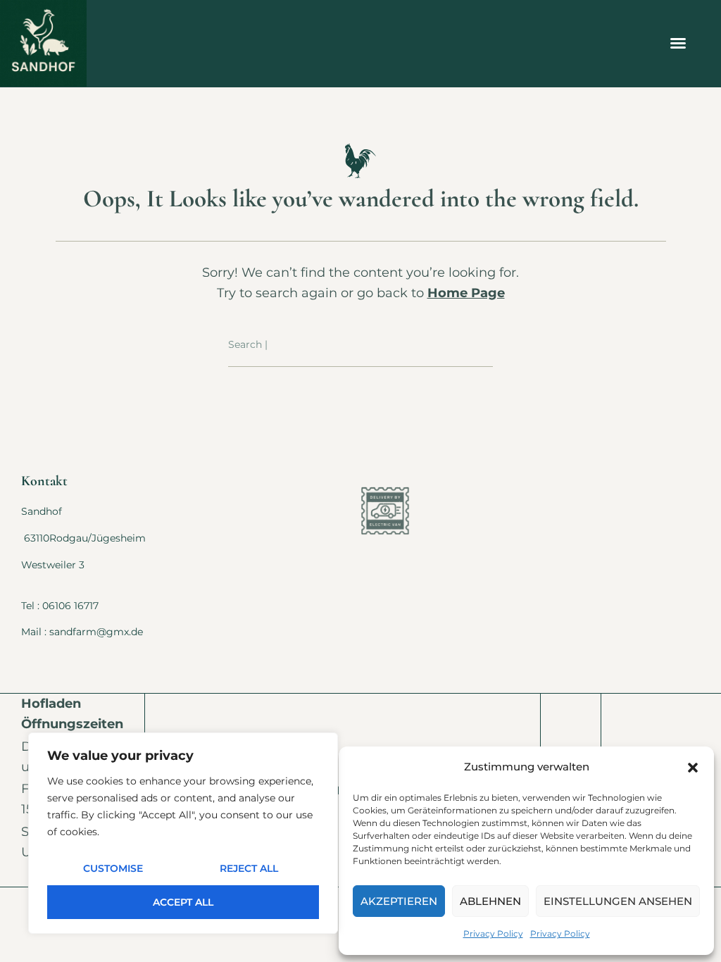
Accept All (183, 902)
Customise (113, 868)
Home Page (466, 293)
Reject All (249, 868)
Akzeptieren (398, 901)
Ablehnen (490, 901)
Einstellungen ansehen (618, 901)
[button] (693, 768)
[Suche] (483, 345)
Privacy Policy (493, 933)
